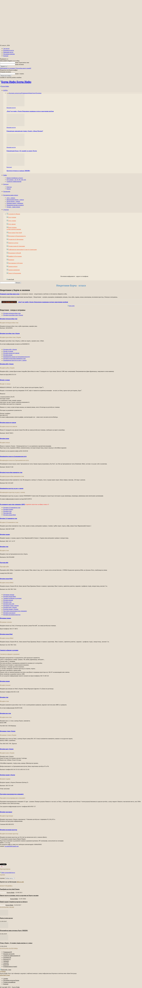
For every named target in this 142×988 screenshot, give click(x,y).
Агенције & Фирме (14, 214)
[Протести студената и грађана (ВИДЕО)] (15, 165)
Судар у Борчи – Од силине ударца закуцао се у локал (16, 943)
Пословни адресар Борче (11, 980)
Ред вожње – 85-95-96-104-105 (16, 180)
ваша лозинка (19, 64)
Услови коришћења (9, 982)
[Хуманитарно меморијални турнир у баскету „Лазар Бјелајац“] (15, 126)
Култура (9, 187)
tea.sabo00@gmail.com (12, 846)
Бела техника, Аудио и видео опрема (14, 228)
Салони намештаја (14, 270)
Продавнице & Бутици (15, 263)
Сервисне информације (14, 181)
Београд (9, 167)
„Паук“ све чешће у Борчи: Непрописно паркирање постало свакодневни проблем (30, 111)
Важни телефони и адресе (15, 178)
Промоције (6, 191)
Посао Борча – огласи (13, 201)
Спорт (34, 93)
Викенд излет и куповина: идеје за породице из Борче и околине (19, 895)
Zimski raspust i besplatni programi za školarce (14, 902)
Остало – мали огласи (13, 207)
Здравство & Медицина (15, 239)
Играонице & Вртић (14, 253)
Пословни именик (9, 54)
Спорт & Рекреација (14, 273)
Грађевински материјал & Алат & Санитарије (22, 249)
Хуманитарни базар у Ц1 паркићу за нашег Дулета (22, 151)
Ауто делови (12, 217)
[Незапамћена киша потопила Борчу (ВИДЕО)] (4, 927)
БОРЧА (5, 90)
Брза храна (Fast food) (15, 233)
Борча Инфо (10, 892)
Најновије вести (8, 52)
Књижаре (11, 260)
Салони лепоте (12, 266)
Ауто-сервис (12, 221)
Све (8, 93)
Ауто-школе (12, 224)
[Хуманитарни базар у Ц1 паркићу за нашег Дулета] (15, 145)
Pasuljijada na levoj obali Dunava (9, 889)
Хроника (38, 93)
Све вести (6, 48)
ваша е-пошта (19, 74)
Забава (30, 93)
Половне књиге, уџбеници (15, 203)
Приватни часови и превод (15, 205)
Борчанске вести (8, 50)
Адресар (6, 210)
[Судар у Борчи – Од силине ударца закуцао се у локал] (4, 940)
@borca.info (20, 882)
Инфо (5, 175)
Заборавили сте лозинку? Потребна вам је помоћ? (15, 68)
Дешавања (24, 93)
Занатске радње (13, 243)
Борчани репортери (15, 93)
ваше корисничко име (22, 62)
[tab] (12, 313)
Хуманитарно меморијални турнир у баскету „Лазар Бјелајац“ (25, 131)
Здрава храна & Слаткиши (16, 246)
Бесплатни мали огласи (10, 195)
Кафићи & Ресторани (15, 256)
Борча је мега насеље (6, 918)
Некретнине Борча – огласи (15, 200)
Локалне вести (11, 108)
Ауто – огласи (11, 198)
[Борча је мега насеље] (4, 915)
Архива (2, 878)
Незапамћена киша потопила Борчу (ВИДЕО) (14, 930)
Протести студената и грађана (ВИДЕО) (18, 170)
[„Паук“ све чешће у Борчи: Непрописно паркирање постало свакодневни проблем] (15, 106)
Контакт (5, 56)
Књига (9, 189)
